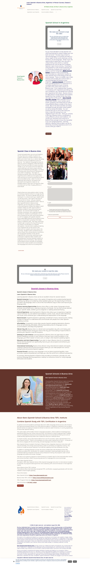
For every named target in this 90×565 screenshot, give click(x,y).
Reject (74, 561)
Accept (59, 44)
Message (49, 187)
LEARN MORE (21, 250)
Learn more (48, 133)
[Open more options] (56, 12)
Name (49, 181)
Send (60, 217)
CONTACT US (20, 485)
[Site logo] (21, 7)
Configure (18, 563)
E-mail (49, 202)
